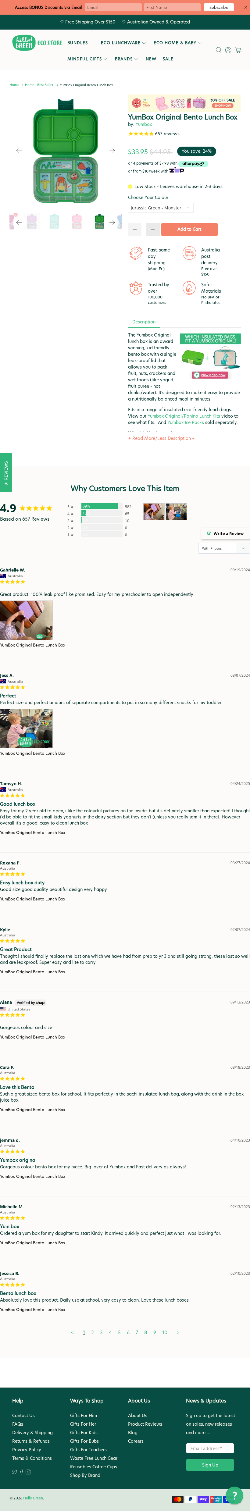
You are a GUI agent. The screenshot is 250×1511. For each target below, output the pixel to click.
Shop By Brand (85, 1475)
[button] (234, 1495)
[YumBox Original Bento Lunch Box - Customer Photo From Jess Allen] (176, 512)
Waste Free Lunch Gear (93, 1458)
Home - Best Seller (39, 85)
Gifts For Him (83, 1416)
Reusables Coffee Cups (93, 1467)
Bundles (77, 42)
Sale (168, 59)
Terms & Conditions (32, 1458)
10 (164, 1332)
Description (143, 322)
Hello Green (33, 1498)
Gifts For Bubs (84, 1441)
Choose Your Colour (148, 197)
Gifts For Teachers (88, 1450)
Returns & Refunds (31, 1441)
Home (14, 85)
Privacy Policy (26, 1450)
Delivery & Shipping (32, 1433)
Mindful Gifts (84, 59)
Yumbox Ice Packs (185, 422)
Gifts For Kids (84, 1433)
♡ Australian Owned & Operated (156, 22)
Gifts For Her (83, 1424)
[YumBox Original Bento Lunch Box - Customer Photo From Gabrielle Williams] (154, 512)
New (151, 59)
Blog (133, 1433)
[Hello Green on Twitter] (14, 1473)
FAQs (17, 1424)
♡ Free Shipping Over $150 (88, 22)
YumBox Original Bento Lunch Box (32, 645)
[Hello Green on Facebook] (21, 1473)
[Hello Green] (36, 43)
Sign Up (210, 1465)
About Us (137, 1416)
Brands (124, 59)
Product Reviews (145, 1424)
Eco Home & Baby (175, 42)
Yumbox (144, 124)
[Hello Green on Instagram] (28, 1473)
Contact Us (23, 1416)
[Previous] (19, 151)
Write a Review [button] (229, 533)
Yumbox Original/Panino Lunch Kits (184, 416)
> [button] (178, 1332)
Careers (136, 1441)
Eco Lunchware (121, 42)
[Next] (112, 151)
